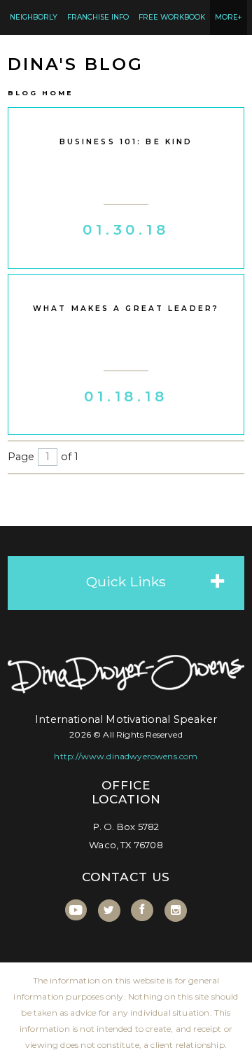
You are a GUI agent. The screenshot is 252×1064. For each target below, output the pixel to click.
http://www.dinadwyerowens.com (125, 756)
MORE (228, 17)
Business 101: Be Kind (126, 141)
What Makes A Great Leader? (126, 308)
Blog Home (40, 93)
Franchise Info (98, 17)
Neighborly (33, 17)
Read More (126, 248)
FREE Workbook (172, 17)
